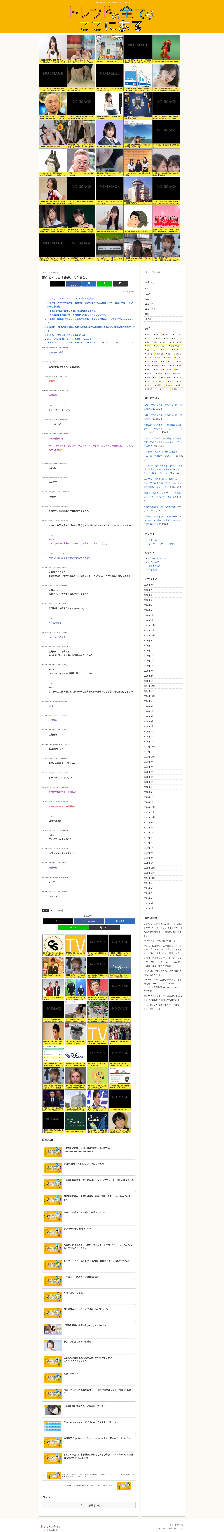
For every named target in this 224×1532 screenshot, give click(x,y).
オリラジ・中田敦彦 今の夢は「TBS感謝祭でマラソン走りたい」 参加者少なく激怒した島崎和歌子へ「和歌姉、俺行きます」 (163, 930)
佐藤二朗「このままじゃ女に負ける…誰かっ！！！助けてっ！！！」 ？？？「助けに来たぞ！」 (163, 429)
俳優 (54, 910)
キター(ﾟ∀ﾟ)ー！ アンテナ (161, 544)
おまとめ (152, 540)
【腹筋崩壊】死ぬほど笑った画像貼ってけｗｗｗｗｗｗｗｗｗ (76, 315)
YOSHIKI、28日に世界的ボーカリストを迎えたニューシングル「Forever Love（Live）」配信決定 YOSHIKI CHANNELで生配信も (163, 985)
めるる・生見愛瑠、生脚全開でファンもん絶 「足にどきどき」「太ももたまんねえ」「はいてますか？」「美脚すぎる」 (163, 949)
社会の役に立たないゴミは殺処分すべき (66, 335)
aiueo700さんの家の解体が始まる (159, 941)
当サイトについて (176, 1525)
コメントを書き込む (89, 1505)
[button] (120, 284)
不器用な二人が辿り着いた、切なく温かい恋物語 (70, 298)
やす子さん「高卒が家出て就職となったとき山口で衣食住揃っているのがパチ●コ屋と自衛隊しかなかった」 (163, 483)
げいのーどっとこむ (157, 558)
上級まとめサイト (156, 566)
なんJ (46, 910)
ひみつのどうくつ (156, 562)
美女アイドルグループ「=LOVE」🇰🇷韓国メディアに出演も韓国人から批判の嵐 (163, 998)
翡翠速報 (152, 569)
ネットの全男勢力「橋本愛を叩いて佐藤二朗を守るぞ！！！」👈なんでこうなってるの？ (163, 442)
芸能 (60, 910)
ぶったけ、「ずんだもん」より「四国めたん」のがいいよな (163, 973)
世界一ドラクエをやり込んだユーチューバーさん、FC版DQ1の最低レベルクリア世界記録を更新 (163, 520)
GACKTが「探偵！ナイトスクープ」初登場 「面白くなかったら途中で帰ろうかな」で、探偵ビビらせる (163, 469)
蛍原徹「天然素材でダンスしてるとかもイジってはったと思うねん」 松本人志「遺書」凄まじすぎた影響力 (163, 962)
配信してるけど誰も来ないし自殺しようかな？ (69, 339)
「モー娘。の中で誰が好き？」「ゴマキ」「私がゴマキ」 (161, 1007)
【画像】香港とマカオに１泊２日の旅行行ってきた (71, 311)
